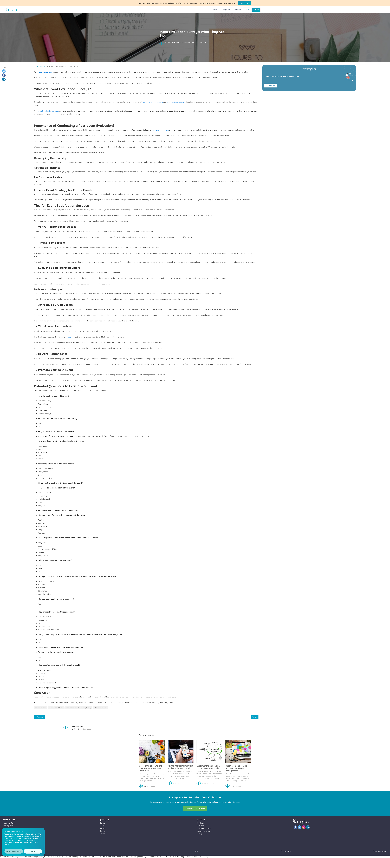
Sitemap (199, 834)
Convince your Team (204, 828)
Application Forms (9, 823)
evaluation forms (40, 708)
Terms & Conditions (379, 851)
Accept (33, 851)
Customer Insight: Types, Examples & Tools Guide (208, 767)
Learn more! (244, 3)
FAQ (196, 851)
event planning (86, 708)
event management (72, 708)
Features (238, 10)
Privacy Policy (286, 851)
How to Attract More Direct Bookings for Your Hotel (180, 767)
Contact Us (104, 834)
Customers (200, 826)
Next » (254, 717)
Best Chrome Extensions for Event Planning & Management (236, 768)
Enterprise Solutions (203, 831)
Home (36, 66)
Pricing (215, 10)
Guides (42, 66)
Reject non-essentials (13, 851)
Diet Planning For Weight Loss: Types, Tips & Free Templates (150, 768)
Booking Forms (8, 826)
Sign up (256, 10)
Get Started (270, 86)
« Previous (39, 717)
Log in (247, 10)
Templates (226, 10)
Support (102, 831)
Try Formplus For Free (195, 809)
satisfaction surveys (100, 708)
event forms (59, 708)
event (51, 708)
